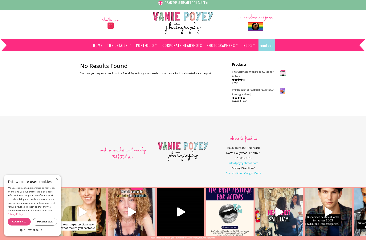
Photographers (221, 45)
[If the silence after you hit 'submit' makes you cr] (230, 212)
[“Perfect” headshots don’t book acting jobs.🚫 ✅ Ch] (82, 212)
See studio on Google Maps (243, 173)
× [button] (56, 178)
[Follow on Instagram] (111, 26)
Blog (247, 45)
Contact (266, 45)
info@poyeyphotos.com (243, 163)
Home (98, 45)
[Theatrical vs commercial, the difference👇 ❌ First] (328, 212)
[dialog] (32, 205)
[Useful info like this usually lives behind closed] (180, 212)
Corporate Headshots (182, 45)
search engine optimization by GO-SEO (187, 238)
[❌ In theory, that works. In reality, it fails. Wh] (131, 212)
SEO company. (211, 238)
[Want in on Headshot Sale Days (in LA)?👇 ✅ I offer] (279, 212)
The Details (117, 45)
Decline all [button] (45, 221)
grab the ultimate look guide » (186, 2)
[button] (32, 230)
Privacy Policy (15, 214)
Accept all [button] (19, 221)
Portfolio (145, 45)
